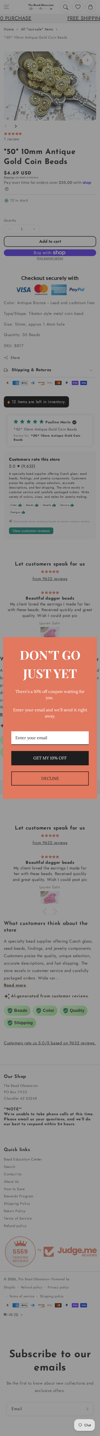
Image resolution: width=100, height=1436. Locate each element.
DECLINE (50, 778)
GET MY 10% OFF (50, 757)
